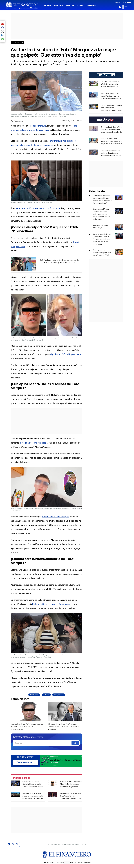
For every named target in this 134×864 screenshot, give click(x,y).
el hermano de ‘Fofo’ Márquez (55, 516)
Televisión (91, 5)
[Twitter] (124, 2)
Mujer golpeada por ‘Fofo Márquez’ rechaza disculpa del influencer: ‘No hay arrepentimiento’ (27, 726)
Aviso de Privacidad (84, 862)
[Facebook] (122, 2)
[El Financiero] (22, 5)
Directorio (60, 862)
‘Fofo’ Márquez (34, 695)
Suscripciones (70, 862)
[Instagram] (126, 2)
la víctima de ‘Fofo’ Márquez (33, 443)
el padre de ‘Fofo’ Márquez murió (65, 354)
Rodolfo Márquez (38, 126)
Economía (46, 5)
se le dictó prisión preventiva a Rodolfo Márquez (38, 208)
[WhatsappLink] (46, 760)
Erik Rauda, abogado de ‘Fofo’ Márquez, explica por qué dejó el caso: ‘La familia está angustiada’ (64, 726)
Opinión (80, 5)
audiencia (46, 695)
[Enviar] (75, 743)
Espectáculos (17, 42)
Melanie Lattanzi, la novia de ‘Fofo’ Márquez (52, 604)
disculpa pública (58, 695)
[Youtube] (128, 2)
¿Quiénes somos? (48, 862)
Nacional (70, 5)
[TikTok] (130, 2)
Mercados (58, 5)
